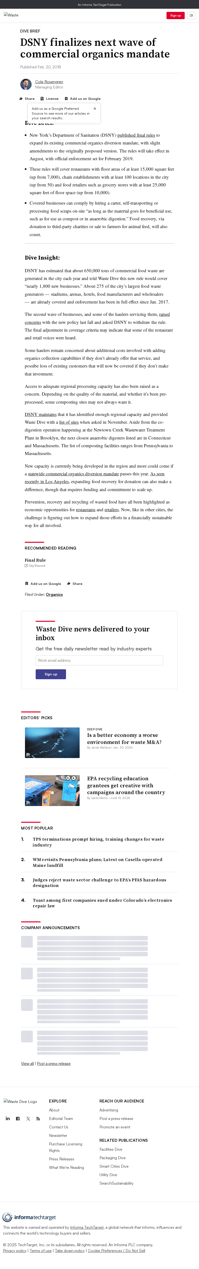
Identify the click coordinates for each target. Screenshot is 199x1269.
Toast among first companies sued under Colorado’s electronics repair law (102, 903)
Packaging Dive (113, 1157)
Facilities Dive (111, 1149)
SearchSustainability (116, 1183)
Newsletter (58, 1135)
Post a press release (54, 1063)
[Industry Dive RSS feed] (38, 1119)
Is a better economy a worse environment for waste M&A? (124, 738)
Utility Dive (108, 1174)
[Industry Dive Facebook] (18, 1119)
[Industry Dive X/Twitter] (28, 1119)
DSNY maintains (41, 414)
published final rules (136, 135)
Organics (54, 594)
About (54, 1110)
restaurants (85, 509)
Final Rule (35, 560)
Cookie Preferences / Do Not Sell (116, 1250)
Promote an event (115, 1127)
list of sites (69, 422)
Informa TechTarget (87, 1227)
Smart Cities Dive (114, 1166)
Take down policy (70, 1250)
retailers (112, 509)
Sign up (175, 15)
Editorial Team (61, 1118)
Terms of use (41, 1250)
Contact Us (58, 1127)
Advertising (109, 1110)
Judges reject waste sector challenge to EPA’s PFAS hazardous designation (99, 882)
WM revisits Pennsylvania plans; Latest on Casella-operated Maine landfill (97, 862)
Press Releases (61, 1159)
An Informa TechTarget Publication (99, 5)
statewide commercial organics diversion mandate (73, 474)
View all (27, 1063)
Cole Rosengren (49, 81)
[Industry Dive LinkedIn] (7, 1119)
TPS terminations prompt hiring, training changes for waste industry (98, 842)
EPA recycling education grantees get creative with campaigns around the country (126, 785)
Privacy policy (14, 1250)
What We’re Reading (66, 1167)
